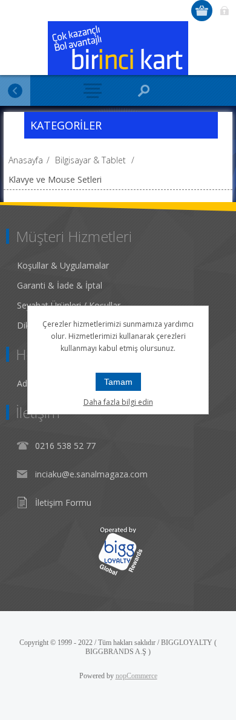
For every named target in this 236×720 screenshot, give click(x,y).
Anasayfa (25, 160)
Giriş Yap (224, 10)
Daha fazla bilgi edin (118, 402)
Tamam (118, 382)
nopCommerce (136, 676)
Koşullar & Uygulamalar (63, 265)
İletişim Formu (63, 502)
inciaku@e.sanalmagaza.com (91, 474)
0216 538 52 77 (65, 445)
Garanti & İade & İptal (59, 285)
